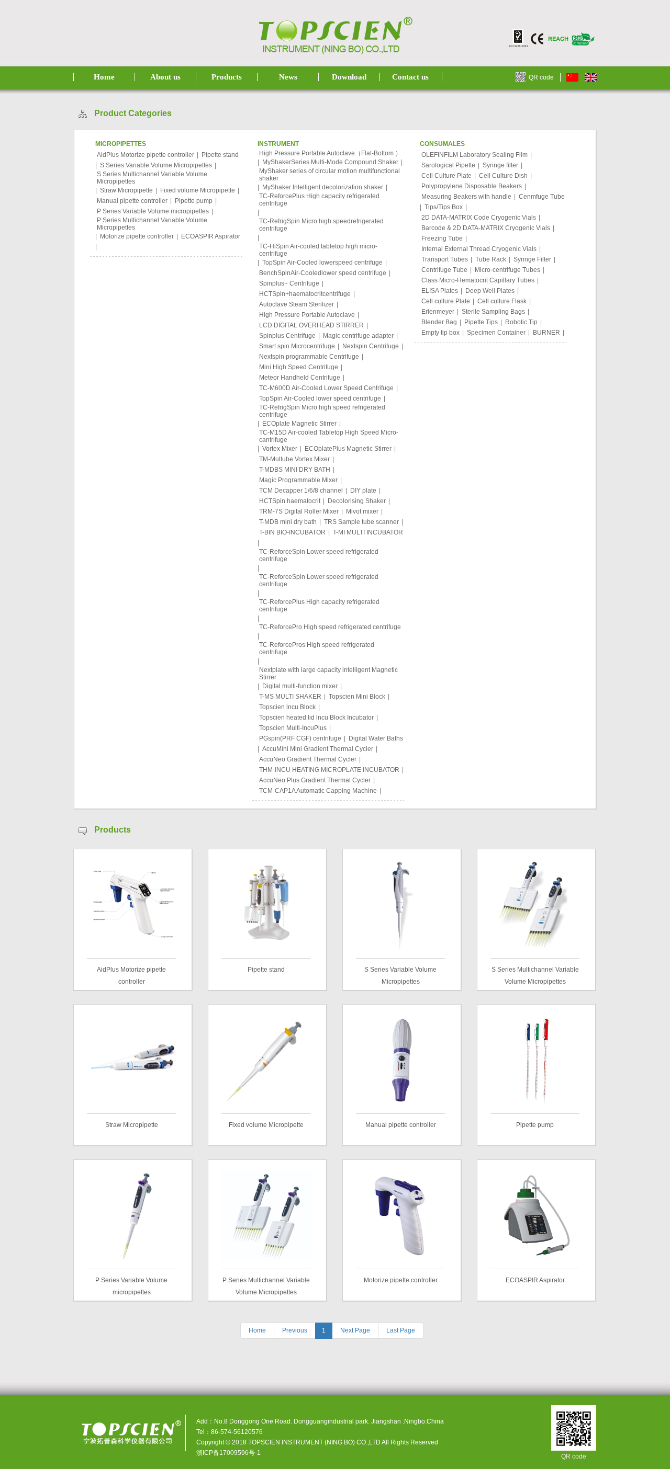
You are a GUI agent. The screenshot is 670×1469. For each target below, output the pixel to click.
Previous (295, 1330)
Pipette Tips (481, 322)
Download (349, 77)
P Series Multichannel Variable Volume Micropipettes (152, 224)
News (288, 77)
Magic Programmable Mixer (298, 480)
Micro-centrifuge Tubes (507, 270)
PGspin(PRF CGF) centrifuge (300, 738)
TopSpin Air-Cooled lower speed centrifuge (320, 398)
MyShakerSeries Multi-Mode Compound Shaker (330, 162)
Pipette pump (194, 200)
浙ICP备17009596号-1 (228, 1452)
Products (226, 77)
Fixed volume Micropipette (197, 190)
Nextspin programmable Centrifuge (309, 356)
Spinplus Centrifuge (287, 335)
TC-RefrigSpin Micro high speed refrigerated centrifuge (322, 411)
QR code (541, 77)
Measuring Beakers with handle (466, 196)
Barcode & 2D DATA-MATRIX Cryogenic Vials (485, 228)
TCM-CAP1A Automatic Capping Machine (318, 790)
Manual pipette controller (132, 200)
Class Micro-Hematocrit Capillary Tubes (477, 280)
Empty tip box (440, 332)
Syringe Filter (532, 259)
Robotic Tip (521, 322)
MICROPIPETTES (120, 143)
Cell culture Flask (502, 301)
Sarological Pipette (448, 165)
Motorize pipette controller (137, 236)
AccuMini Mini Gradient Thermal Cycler (317, 749)
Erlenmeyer (437, 311)
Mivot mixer (362, 511)
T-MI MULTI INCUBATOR (368, 532)
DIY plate (363, 490)
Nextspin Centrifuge (370, 346)
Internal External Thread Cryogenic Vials (479, 249)
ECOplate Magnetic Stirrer (299, 423)
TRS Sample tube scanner (361, 522)
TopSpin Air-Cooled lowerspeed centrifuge (322, 262)
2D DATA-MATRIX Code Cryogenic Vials (478, 217)
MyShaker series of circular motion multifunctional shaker (329, 174)
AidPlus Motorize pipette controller (145, 154)
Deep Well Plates (490, 290)
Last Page (401, 1330)
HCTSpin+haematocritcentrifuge (305, 294)
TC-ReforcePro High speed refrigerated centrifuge (330, 627)
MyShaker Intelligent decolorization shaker (322, 187)
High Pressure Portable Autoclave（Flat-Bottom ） (330, 153)
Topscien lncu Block (287, 707)
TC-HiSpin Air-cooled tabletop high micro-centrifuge (318, 250)
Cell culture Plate (445, 301)
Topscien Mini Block (357, 696)
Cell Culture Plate (446, 175)
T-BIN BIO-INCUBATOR (292, 532)
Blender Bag (439, 322)
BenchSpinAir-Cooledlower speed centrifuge (322, 273)
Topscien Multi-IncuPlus (293, 728)
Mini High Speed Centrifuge (298, 367)
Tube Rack (490, 259)
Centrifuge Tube (444, 270)
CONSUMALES (442, 143)
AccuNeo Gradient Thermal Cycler (307, 759)
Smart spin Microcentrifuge (297, 346)
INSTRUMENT (278, 143)
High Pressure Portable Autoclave (307, 314)
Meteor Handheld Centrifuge (299, 377)
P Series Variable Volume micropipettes (153, 211)
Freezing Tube (442, 238)
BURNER (546, 332)
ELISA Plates (439, 290)
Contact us (410, 77)
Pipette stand (220, 154)
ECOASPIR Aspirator (210, 236)
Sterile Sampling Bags (493, 311)
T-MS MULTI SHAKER (290, 696)
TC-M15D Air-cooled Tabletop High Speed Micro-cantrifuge (328, 436)
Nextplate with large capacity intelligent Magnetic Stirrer (328, 673)
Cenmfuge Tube (542, 196)
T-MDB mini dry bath (288, 522)
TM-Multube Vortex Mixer (294, 459)
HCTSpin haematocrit (289, 501)
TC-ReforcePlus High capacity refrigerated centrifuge (319, 199)
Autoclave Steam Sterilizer (296, 304)
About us (165, 77)
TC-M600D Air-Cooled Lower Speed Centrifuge (326, 388)
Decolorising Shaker (357, 501)
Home (104, 77)
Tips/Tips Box (444, 207)
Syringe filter (500, 165)
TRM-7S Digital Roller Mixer (299, 511)
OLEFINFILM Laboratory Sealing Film (474, 154)
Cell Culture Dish (503, 175)
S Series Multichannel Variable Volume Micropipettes (152, 177)
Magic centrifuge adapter (358, 335)
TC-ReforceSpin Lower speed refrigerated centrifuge (318, 555)
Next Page (355, 1330)
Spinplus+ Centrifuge (289, 283)
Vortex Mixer (279, 448)
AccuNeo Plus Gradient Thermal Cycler (315, 780)
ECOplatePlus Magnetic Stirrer (348, 448)
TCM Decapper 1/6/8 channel (301, 490)
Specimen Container (496, 332)
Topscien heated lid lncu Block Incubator (316, 717)
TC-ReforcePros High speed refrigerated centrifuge (316, 648)
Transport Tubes (444, 259)
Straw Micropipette (126, 190)
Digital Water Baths (376, 738)
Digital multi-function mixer (300, 686)
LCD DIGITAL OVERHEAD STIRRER (311, 325)
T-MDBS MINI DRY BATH (294, 469)
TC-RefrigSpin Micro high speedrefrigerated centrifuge (321, 225)
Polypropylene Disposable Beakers (471, 186)
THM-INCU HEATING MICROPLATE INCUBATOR (329, 769)
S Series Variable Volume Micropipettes (156, 165)
